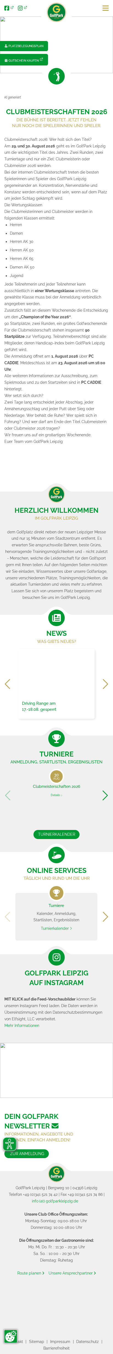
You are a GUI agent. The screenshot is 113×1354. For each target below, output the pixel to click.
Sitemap (36, 1341)
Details (56, 795)
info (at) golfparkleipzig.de (55, 1201)
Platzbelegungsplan (24, 46)
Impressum (60, 1341)
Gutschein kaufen (22, 60)
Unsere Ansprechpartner (72, 1273)
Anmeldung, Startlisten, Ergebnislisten (56, 761)
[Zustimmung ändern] (10, 1336)
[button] (8, 684)
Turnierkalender (56, 834)
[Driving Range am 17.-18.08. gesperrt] (56, 683)
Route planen (30, 1273)
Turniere (56, 754)
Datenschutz (87, 1341)
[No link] (56, 45)
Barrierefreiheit (56, 1348)
